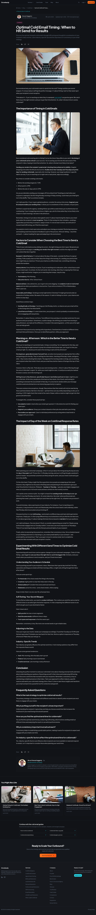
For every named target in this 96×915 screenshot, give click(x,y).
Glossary (52, 887)
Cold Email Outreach (31, 873)
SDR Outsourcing (30, 889)
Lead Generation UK (30, 881)
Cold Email (29, 8)
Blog (52, 2)
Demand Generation (31, 884)
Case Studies (39, 2)
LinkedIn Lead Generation (32, 895)
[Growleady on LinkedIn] (2, 877)
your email (58, 97)
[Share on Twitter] (25, 44)
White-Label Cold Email (31, 897)
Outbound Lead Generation (32, 887)
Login (83, 2)
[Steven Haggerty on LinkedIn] (44, 760)
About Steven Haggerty (35, 760)
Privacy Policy (91, 909)
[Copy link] (28, 44)
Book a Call (91, 2)
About (57, 2)
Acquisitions (53, 900)
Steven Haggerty (27, 16)
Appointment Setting (31, 876)
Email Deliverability (30, 892)
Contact (52, 897)
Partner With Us (53, 903)
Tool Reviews (53, 889)
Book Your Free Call (47, 855)
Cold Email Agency (30, 870)
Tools (46, 2)
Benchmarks (53, 879)
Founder (52, 873)
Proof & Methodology (55, 876)
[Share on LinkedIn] (21, 44)
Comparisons (53, 895)
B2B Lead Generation (31, 879)
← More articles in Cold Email (23, 11)
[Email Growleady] (4, 877)
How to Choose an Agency (56, 881)
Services (30, 2)
